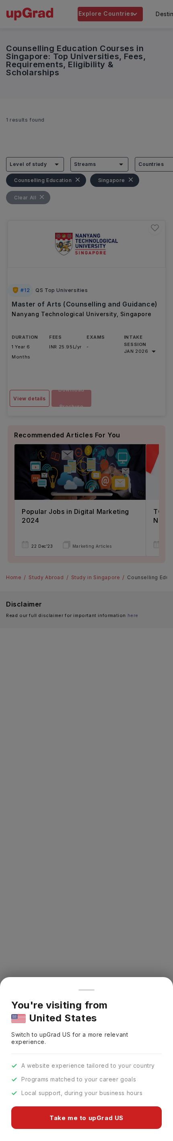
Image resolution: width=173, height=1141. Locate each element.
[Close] (86, 990)
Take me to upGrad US (86, 1118)
